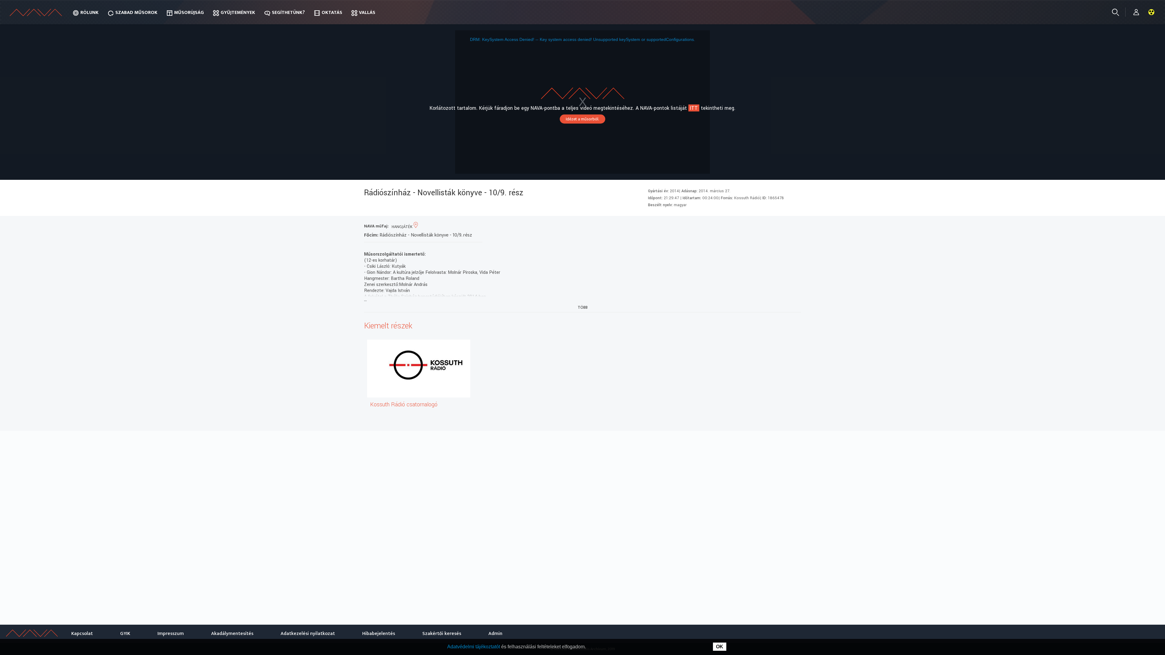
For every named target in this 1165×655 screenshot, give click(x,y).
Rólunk (89, 12)
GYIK (125, 634)
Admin (495, 634)
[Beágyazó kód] (773, 226)
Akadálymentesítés (232, 634)
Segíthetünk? (288, 12)
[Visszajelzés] (794, 226)
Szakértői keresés (441, 634)
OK (719, 646)
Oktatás (332, 12)
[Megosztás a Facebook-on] (783, 226)
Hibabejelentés (378, 634)
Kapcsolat (82, 634)
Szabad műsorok (136, 12)
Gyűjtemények (238, 12)
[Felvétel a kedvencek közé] (740, 226)
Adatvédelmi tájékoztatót (474, 646)
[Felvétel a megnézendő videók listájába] (751, 226)
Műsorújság (189, 12)
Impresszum (170, 634)
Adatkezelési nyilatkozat (308, 634)
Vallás (367, 12)
